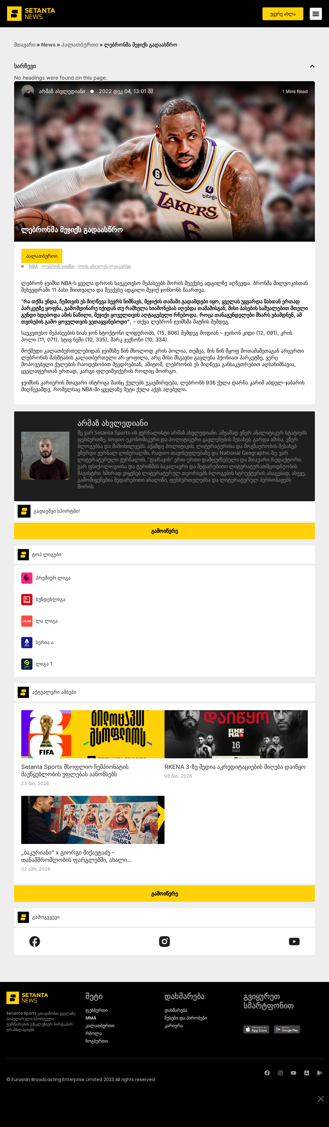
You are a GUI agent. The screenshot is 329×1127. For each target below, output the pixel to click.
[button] (312, 66)
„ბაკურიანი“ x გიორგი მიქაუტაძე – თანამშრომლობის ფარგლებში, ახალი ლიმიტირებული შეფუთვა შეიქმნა (74, 860)
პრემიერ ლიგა (53, 578)
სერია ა (45, 642)
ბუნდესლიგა (51, 599)
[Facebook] (267, 1073)
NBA (33, 266)
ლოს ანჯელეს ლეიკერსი (104, 266)
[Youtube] (293, 1073)
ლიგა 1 (44, 664)
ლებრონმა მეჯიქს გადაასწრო (72, 229)
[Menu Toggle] (316, 14)
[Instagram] (280, 1073)
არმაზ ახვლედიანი (62, 91)
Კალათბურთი (79, 44)
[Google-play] (320, 1073)
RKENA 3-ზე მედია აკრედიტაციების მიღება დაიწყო (235, 766)
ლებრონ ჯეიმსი (58, 266)
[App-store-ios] (306, 1073)
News (48, 44)
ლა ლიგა (47, 621)
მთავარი (24, 44)
